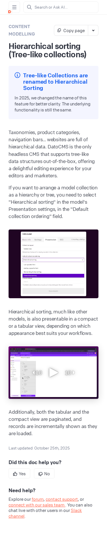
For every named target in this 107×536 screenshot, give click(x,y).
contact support (62, 499)
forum (38, 499)
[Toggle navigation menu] (14, 7)
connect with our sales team (37, 505)
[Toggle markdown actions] (93, 30)
